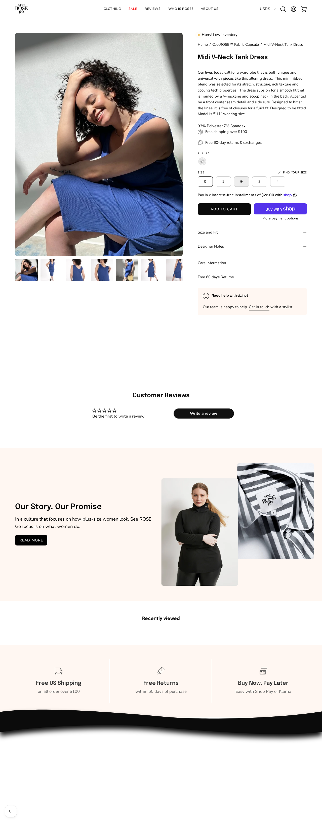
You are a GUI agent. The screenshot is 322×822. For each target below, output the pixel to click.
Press (80, 760)
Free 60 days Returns (216, 277)
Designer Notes (211, 246)
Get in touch (259, 306)
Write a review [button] (203, 413)
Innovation (85, 768)
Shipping (23, 760)
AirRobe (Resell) (30, 786)
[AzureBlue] (202, 161)
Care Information (212, 262)
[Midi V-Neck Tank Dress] (26, 270)
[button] (181, 9)
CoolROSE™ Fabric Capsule (235, 44)
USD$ (265, 8)
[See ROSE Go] (21, 9)
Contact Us (25, 751)
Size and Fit (208, 232)
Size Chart (85, 751)
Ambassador (27, 777)
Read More (31, 540)
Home (203, 44)
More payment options (280, 218)
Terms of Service (91, 786)
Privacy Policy (88, 777)
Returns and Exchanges (37, 768)
